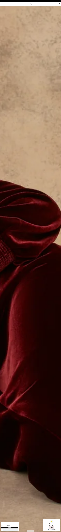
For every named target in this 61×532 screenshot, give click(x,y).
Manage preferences (9, 529)
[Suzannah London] (30, 4)
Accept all (9, 527)
